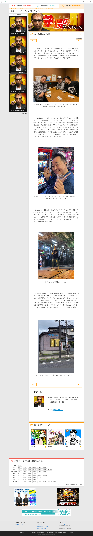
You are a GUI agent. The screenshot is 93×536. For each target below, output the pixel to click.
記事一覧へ (24, 113)
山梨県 (39, 471)
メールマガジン (62, 524)
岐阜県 (20, 473)
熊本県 (34, 481)
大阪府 (29, 475)
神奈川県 (50, 469)
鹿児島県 (50, 481)
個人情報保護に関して (41, 532)
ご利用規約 (39, 524)
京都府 (24, 475)
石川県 (29, 471)
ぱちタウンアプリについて (20, 524)
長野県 (44, 471)
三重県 (34, 473)
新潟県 (20, 471)
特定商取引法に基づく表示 (52, 532)
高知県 (34, 479)
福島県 (44, 467)
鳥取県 (20, 477)
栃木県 (24, 469)
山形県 (39, 467)
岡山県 (29, 477)
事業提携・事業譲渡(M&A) (63, 532)
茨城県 (20, 469)
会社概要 (22, 532)
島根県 (24, 477)
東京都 (44, 469)
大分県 (39, 481)
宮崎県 (44, 481)
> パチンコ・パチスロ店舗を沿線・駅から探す (70, 484)
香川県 (24, 479)
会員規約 (34, 532)
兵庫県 (34, 475)
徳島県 (20, 479)
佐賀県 (24, 481)
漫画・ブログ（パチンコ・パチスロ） (26, 8)
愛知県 (29, 473)
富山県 (24, 471)
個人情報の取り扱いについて (42, 526)
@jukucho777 (58, 410)
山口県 (39, 477)
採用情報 (71, 532)
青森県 (20, 467)
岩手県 (24, 467)
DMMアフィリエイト (63, 527)
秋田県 (34, 467)
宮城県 (29, 467)
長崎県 (29, 481)
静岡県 (24, 473)
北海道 (20, 465)
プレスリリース (28, 532)
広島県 (34, 477)
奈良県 (39, 475)
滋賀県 (20, 475)
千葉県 (39, 469)
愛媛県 (29, 479)
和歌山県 (45, 475)
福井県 (34, 471)
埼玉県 (34, 469)
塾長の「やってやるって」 (39, 8)
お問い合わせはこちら (41, 528)
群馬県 (29, 469)
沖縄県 (54, 481)
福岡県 (20, 481)
